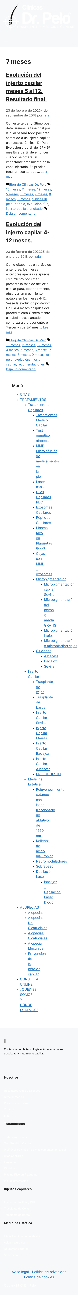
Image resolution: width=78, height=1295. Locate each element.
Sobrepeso (44, 866)
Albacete (51, 656)
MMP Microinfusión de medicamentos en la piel (48, 461)
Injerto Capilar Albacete (43, 764)
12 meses (44, 189)
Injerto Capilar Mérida (41, 733)
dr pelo (19, 204)
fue (45, 204)
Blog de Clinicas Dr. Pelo (27, 184)
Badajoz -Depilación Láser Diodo (52, 892)
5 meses (12, 194)
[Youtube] (31, 1065)
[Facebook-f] (8, 1065)
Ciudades (43, 651)
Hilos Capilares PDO (43, 497)
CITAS (25, 394)
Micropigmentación (51, 579)
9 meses (23, 199)
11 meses (28, 189)
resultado (36, 209)
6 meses (26, 194)
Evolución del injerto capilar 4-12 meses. (28, 232)
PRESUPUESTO (48, 774)
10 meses (13, 189)
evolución (34, 204)
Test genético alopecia (43, 435)
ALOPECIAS (29, 907)
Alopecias (36, 913)
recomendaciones (31, 364)
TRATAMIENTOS (33, 400)
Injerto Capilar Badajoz (42, 748)
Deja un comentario (21, 213)
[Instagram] (19, 1065)
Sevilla (49, 666)
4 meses (12, 350)
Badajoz (50, 661)
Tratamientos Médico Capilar (46, 420)
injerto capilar (16, 209)
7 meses (41, 194)
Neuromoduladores (52, 861)
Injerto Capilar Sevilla (41, 717)
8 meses (23, 355)
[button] (39, 40)
